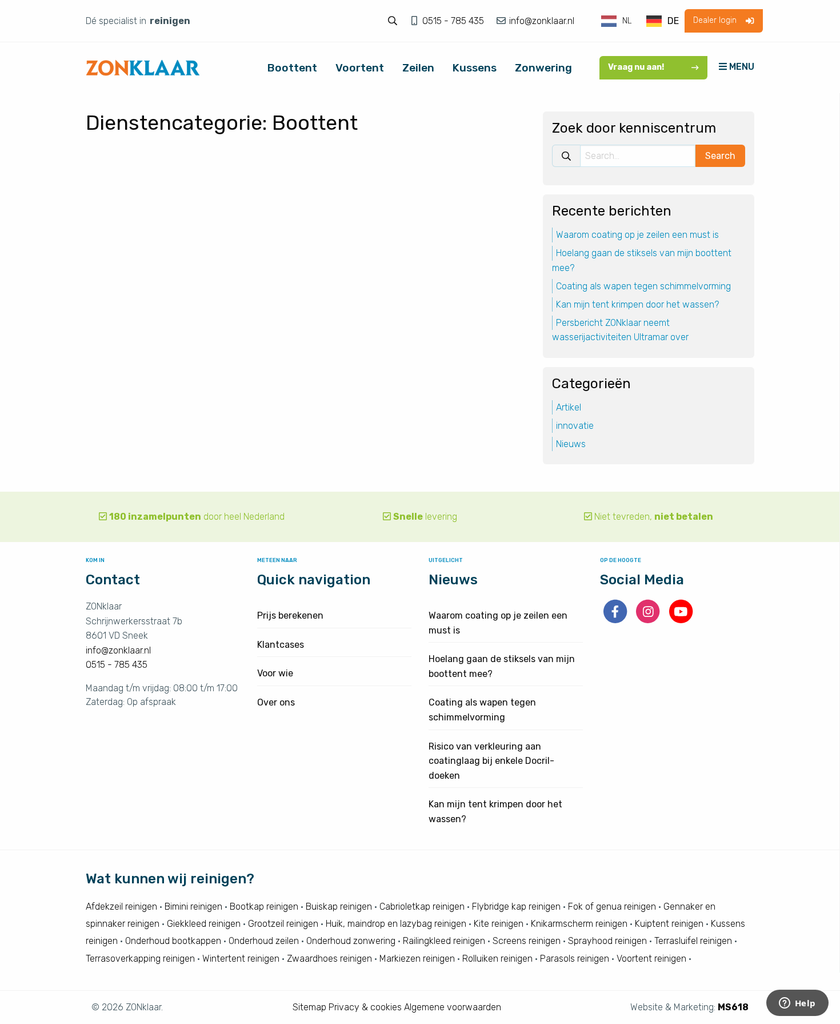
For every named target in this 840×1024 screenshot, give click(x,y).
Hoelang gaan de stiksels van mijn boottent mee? (641, 261)
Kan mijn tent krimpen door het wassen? (637, 304)
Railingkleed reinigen (444, 940)
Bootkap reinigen (264, 906)
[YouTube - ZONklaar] (681, 619)
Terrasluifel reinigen (693, 940)
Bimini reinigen (193, 906)
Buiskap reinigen (339, 906)
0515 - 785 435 (454, 20)
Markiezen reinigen (417, 958)
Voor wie (275, 673)
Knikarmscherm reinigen (579, 923)
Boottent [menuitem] (292, 67)
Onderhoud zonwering (350, 940)
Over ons (276, 702)
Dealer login (715, 20)
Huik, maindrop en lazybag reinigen (396, 923)
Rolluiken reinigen (497, 958)
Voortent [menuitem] (359, 67)
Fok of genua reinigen (612, 906)
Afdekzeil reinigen (121, 906)
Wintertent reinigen (240, 958)
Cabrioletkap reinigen (422, 906)
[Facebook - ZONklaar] (616, 619)
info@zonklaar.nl (540, 20)
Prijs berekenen (290, 615)
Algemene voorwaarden (452, 1007)
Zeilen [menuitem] (418, 67)
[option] (663, 21)
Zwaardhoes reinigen (329, 958)
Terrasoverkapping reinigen (140, 958)
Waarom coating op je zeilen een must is (637, 235)
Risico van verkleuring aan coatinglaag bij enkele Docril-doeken (491, 761)
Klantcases (280, 644)
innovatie (575, 425)
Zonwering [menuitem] (543, 67)
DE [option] (673, 20)
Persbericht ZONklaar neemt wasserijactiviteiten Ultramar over (620, 330)
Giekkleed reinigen (204, 923)
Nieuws (571, 444)
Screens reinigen (527, 940)
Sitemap (309, 1007)
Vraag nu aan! (636, 67)
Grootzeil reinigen (283, 923)
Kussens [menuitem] (475, 67)
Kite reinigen (498, 923)
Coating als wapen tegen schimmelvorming (643, 286)
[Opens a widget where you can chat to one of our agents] (797, 1004)
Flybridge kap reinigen (516, 906)
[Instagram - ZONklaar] (649, 619)
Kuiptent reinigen (669, 923)
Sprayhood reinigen (607, 940)
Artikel (568, 407)
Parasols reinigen (574, 958)
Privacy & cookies (365, 1007)
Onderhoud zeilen (264, 940)
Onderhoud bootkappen (173, 940)
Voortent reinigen (651, 958)
